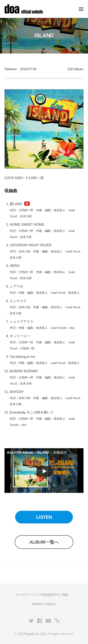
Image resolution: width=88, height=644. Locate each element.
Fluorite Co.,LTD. (35, 634)
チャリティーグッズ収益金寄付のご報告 (42, 594)
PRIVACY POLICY (44, 604)
